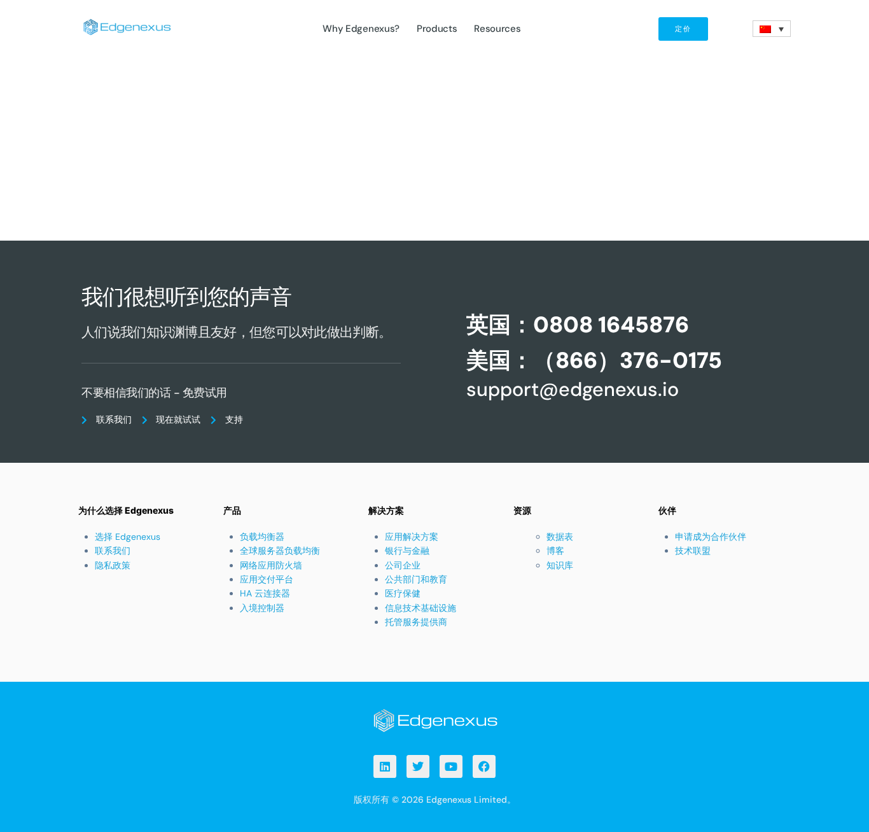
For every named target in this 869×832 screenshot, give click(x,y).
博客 (555, 550)
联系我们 (112, 550)
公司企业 (403, 565)
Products (437, 28)
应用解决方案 (411, 536)
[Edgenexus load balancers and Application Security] (434, 719)
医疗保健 (403, 593)
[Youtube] (451, 766)
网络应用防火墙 (271, 565)
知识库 (559, 565)
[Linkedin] (384, 766)
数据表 (559, 536)
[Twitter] (418, 766)
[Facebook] (484, 766)
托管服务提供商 (416, 622)
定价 (683, 28)
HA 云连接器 (265, 593)
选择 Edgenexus (127, 536)
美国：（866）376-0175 (594, 360)
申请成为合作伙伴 (710, 536)
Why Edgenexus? (361, 28)
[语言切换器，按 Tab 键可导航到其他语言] (772, 28)
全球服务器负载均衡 (280, 550)
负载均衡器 (262, 536)
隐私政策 (112, 565)
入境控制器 (262, 608)
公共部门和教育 (416, 579)
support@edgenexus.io (572, 389)
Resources (497, 28)
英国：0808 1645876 (577, 324)
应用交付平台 (266, 579)
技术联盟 (693, 550)
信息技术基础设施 (420, 608)
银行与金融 (407, 550)
